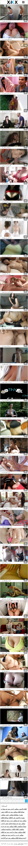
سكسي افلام (19, 829)
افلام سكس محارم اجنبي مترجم (14, 832)
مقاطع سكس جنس (11, 815)
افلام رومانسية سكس (8, 829)
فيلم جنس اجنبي (6, 823)
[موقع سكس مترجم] (12, 2)
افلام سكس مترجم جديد (9, 826)
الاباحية (3, 838)
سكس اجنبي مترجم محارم (9, 809)
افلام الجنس (22, 809)
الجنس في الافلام (14, 818)
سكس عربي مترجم (10, 821)
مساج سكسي (21, 826)
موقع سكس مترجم (18, 844)
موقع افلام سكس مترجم (16, 812)
